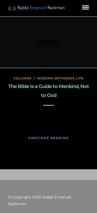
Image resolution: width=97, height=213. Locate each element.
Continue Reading (48, 138)
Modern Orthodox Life (60, 78)
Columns (22, 78)
